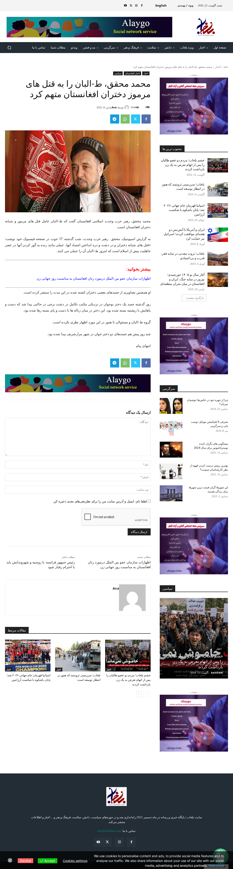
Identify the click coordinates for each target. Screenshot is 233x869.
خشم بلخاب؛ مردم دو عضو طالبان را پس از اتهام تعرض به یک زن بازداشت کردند (128, 680)
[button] (9, 47)
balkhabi (217, 672)
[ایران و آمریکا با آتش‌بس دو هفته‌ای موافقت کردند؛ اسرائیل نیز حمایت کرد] (218, 235)
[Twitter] (131, 5)
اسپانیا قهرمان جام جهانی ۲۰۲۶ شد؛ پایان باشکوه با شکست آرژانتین (184, 210)
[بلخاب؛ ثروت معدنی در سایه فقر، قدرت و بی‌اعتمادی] (218, 258)
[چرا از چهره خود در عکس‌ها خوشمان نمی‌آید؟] (171, 406)
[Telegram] (114, 119)
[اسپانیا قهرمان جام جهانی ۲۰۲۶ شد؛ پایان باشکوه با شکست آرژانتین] (28, 655)
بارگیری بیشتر (195, 298)
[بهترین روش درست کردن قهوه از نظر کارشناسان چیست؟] (171, 471)
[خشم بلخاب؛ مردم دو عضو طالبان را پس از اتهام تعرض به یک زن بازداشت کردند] (128, 655)
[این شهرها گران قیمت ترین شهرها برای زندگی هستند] (171, 493)
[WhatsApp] (125, 119)
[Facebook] (141, 5)
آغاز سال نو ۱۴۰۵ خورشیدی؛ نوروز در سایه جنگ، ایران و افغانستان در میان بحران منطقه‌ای (182, 279)
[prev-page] (146, 694)
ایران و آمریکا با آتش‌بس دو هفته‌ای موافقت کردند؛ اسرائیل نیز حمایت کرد (184, 234)
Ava (114, 107)
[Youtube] (125, 5)
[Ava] (127, 107)
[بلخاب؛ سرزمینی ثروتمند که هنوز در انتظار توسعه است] (78, 655)
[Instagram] (136, 5)
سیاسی (117, 73)
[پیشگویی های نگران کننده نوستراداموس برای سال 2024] (171, 450)
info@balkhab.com (109, 831)
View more (216, 865)
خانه (225, 67)
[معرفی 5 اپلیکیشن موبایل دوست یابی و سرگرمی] (171, 428)
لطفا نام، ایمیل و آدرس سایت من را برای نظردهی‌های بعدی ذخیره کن (100, 501)
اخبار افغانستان (132, 73)
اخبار (217, 67)
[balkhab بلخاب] (116, 796)
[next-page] (139, 694)
